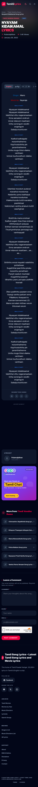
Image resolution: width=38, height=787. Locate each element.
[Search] (30, 4)
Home (3, 12)
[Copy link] (26, 396)
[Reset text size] (26, 86)
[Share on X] (10, 689)
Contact (4, 764)
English (8, 86)
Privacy (4, 760)
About (4, 749)
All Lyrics (5, 737)
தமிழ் (17, 86)
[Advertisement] (19, 61)
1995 (24, 18)
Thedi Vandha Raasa (14, 12)
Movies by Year (7, 707)
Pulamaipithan (9, 34)
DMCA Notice (6, 753)
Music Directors (7, 710)
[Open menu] (34, 4)
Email (4, 618)
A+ (29, 86)
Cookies (22, 782)
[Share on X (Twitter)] (17, 396)
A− (23, 86)
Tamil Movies (6, 703)
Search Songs (6, 717)
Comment (6, 589)
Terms (15, 782)
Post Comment (11, 638)
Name (4, 609)
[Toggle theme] (25, 4)
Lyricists (4, 714)
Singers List (6, 730)
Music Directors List (9, 733)
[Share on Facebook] (12, 396)
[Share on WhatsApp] (21, 396)
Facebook (9, 680)
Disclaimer (5, 756)
